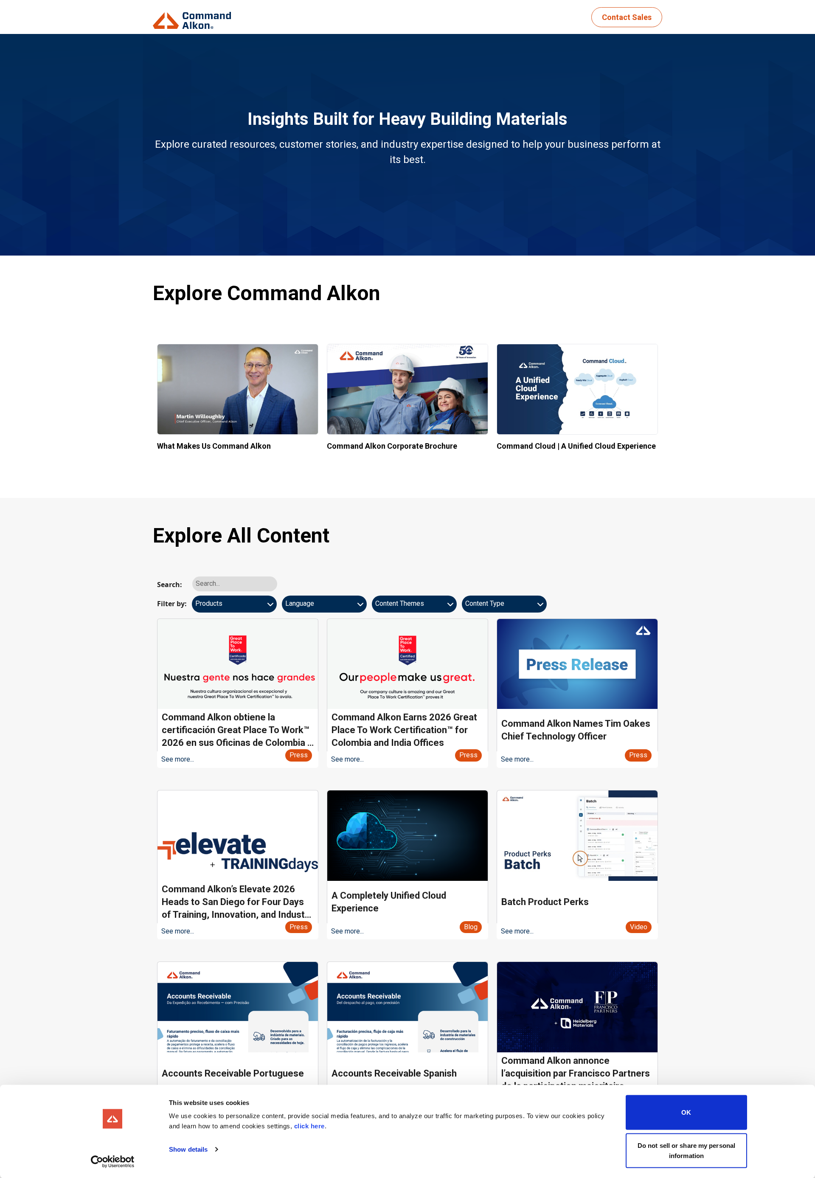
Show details (188, 1149)
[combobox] (234, 607)
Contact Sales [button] (627, 17)
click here (309, 1126)
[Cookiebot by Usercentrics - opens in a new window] (113, 1161)
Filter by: (172, 603)
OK (686, 1112)
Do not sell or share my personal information (686, 1150)
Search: (169, 584)
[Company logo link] (194, 17)
